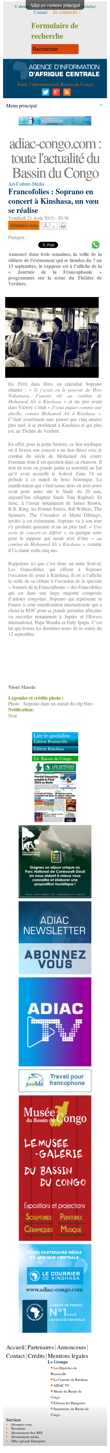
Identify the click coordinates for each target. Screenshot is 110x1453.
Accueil (15, 1347)
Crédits (36, 1355)
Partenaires (41, 1347)
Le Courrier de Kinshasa (70, 1379)
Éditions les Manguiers (69, 1403)
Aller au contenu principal (55, 5)
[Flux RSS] (66, 93)
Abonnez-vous (21, 1424)
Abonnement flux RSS (26, 1432)
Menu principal (21, 105)
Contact (15, 1355)
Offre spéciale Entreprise (28, 1441)
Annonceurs (71, 1347)
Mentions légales (68, 1355)
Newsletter (18, 1428)
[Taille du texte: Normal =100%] (53, 226)
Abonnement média (25, 1436)
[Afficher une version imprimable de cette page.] (63, 225)
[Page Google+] (55, 93)
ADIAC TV (61, 1385)
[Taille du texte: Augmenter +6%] (45, 226)
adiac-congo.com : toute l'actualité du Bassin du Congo (55, 157)
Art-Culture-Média (26, 183)
